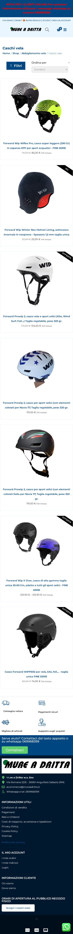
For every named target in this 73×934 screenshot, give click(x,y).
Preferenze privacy (13, 842)
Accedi (46, 20)
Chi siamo (8, 20)
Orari (18, 20)
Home (6, 53)
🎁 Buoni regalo (32, 20)
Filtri (18, 66)
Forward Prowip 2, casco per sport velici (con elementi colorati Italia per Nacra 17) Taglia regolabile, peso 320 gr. (36, 494)
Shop (16, 53)
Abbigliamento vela (34, 53)
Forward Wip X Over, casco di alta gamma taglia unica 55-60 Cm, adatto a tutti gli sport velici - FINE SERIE (36, 585)
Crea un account (61, 20)
